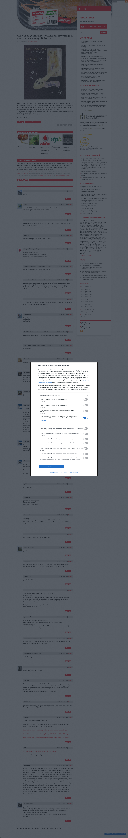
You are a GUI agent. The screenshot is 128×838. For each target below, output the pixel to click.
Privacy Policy (74, 472)
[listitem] (64, 395)
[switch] (85, 399)
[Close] (94, 365)
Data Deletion (54, 472)
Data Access (64, 472)
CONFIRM (51, 466)
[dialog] (64, 419)
